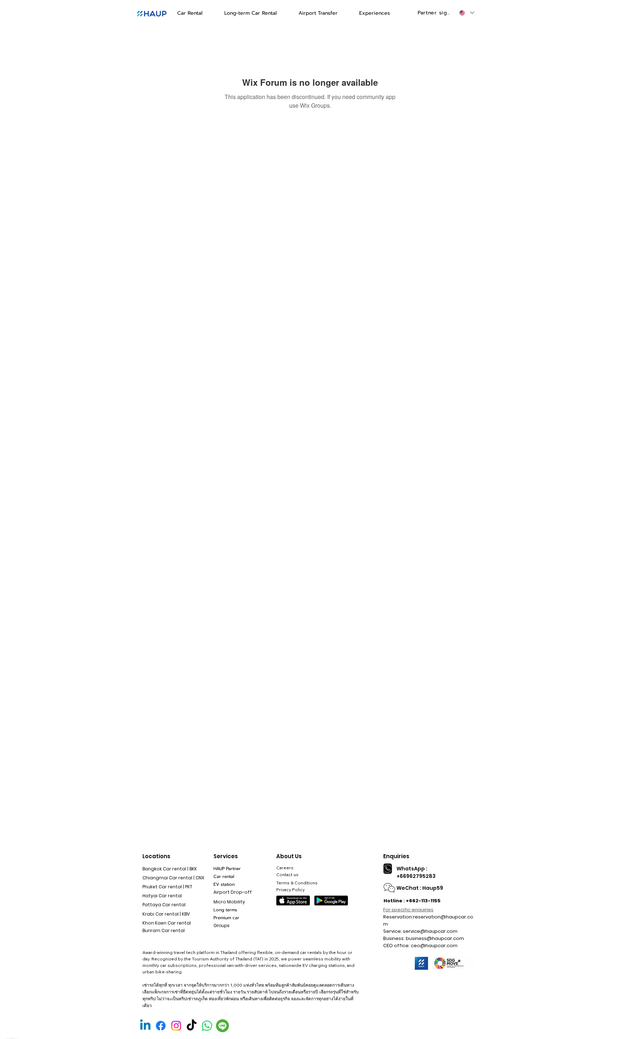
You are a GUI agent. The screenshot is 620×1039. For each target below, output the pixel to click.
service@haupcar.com (430, 931)
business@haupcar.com (435, 938)
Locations (156, 856)
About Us (289, 856)
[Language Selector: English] (466, 13)
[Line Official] (222, 1025)
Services (225, 856)
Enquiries (396, 856)
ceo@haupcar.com (434, 945)
